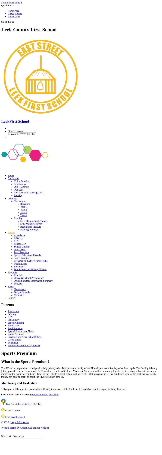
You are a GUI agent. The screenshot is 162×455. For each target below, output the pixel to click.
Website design (8, 427)
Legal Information (20, 422)
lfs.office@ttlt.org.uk (15, 417)
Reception (25, 204)
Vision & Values (22, 181)
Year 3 (23, 212)
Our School (13, 178)
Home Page (13, 10)
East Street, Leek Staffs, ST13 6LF (23, 404)
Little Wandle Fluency (31, 224)
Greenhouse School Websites (34, 427)
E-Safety (18, 238)
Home (11, 175)
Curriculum (19, 201)
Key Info (12, 272)
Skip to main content (11, 2)
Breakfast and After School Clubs (30, 261)
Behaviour (19, 266)
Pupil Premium (21, 252)
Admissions (20, 184)
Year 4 (23, 215)
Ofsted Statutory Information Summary (33, 280)
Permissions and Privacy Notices (30, 269)
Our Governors (21, 187)
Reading (18, 218)
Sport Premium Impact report (44, 394)
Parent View (14, 16)
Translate (31, 134)
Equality (18, 195)
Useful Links (20, 263)
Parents (11, 232)
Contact (11, 298)
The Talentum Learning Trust (28, 192)
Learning (12, 198)
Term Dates (19, 249)
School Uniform (22, 246)
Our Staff (18, 189)
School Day (20, 243)
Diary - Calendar (22, 292)
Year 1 (23, 206)
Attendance (19, 235)
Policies (18, 283)
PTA (16, 241)
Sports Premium (22, 258)
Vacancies (19, 295)
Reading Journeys (29, 229)
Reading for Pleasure (30, 226)
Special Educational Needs (27, 255)
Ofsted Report (15, 13)
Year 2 (23, 209)
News (10, 286)
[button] (15, 22)
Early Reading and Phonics (33, 221)
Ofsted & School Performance (29, 278)
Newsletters (20, 289)
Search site (6, 436)
